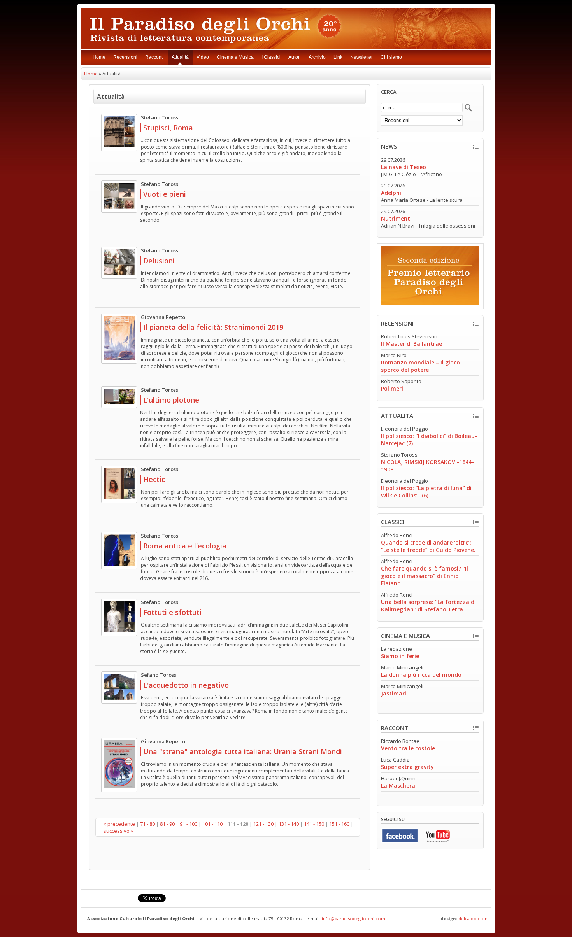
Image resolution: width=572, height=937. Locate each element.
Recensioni (125, 57)
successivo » (118, 830)
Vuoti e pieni (164, 194)
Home (99, 57)
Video (203, 57)
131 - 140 (289, 823)
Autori (294, 57)
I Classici (271, 57)
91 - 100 (188, 823)
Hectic (154, 479)
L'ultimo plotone (171, 400)
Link (337, 57)
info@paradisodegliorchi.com (353, 918)
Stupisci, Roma (168, 127)
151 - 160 (339, 823)
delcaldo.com (473, 918)
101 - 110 (212, 823)
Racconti (154, 57)
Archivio (317, 57)
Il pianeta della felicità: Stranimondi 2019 (213, 327)
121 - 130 (263, 823)
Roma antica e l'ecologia (184, 545)
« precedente (119, 823)
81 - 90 (167, 823)
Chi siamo (391, 57)
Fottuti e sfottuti (172, 612)
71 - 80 (147, 823)
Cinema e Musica (235, 57)
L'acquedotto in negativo (186, 685)
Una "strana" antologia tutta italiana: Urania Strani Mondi (242, 751)
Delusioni (159, 260)
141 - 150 (314, 823)
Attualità (180, 57)
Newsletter (361, 57)
